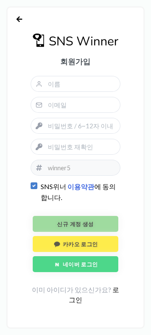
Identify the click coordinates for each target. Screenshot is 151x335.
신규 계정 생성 (75, 224)
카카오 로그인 (79, 244)
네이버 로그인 (79, 264)
